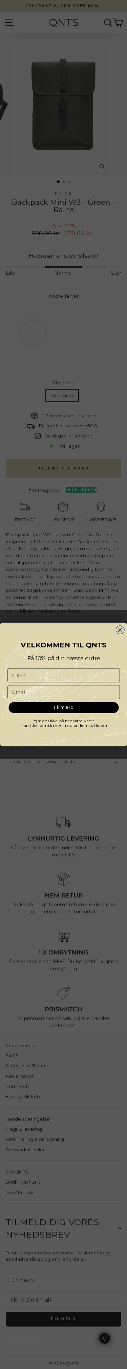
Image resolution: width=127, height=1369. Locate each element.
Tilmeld (63, 707)
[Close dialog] (120, 630)
